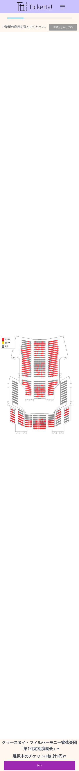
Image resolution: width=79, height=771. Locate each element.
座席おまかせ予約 (63, 27)
